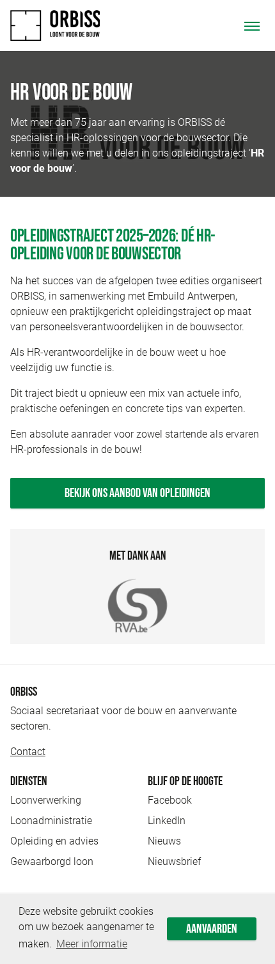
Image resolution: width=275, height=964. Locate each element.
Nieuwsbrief (174, 861)
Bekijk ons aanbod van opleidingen (137, 493)
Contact (27, 752)
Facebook (170, 800)
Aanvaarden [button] (211, 929)
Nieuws (164, 841)
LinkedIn (166, 821)
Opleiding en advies (54, 841)
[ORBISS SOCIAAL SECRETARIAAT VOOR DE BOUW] (55, 25)
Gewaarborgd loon (51, 861)
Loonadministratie (51, 821)
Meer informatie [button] (91, 944)
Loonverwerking (45, 800)
